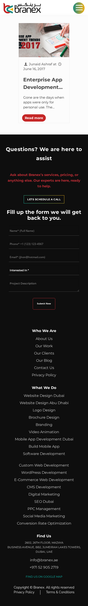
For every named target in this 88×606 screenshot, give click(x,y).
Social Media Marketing (44, 516)
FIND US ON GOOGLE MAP (44, 576)
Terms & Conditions (60, 592)
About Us (44, 339)
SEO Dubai (44, 501)
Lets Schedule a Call (44, 199)
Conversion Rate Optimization (44, 523)
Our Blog (44, 360)
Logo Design (44, 410)
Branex (38, 587)
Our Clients (44, 353)
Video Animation (44, 432)
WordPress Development (44, 472)
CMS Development (44, 487)
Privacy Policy (44, 375)
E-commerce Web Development (44, 480)
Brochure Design (44, 417)
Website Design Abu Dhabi (44, 403)
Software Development (44, 454)
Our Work (44, 346)
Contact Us (44, 368)
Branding (44, 425)
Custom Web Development (44, 465)
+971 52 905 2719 (44, 567)
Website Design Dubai (44, 395)
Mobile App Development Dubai (44, 439)
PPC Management (44, 509)
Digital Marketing (44, 494)
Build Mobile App (44, 446)
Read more (34, 118)
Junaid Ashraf (40, 64)
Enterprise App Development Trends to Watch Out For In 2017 (42, 84)
